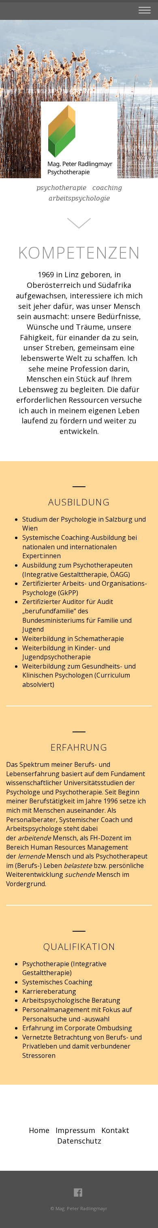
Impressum (75, 1130)
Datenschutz (79, 1141)
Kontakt (115, 1130)
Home (39, 1130)
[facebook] (78, 1192)
